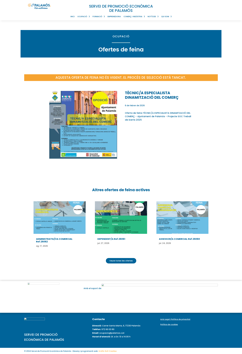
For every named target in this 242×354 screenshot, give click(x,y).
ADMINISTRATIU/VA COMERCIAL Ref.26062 (54, 240)
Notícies (152, 17)
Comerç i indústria (133, 17)
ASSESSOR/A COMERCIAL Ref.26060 (179, 238)
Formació (97, 17)
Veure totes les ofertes (121, 260)
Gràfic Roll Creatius (108, 351)
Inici (72, 17)
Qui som (165, 17)
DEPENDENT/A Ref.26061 (111, 238)
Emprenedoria (114, 17)
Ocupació (82, 17)
